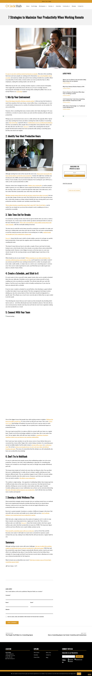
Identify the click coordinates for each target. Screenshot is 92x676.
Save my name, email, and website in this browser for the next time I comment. (26, 616)
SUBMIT (74, 175)
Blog (47, 657)
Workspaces (42, 6)
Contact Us (80, 6)
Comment (8, 595)
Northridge (34, 6)
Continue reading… (67, 82)
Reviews (74, 6)
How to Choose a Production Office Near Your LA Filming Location (73, 92)
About (27, 6)
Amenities (58, 6)
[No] (89, 674)
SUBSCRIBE (79, 656)
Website (7, 609)
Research (8, 238)
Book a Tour (48, 652)
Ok (79, 673)
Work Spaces (36, 652)
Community (66, 6)
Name (7, 602)
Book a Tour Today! (46, 1)
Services (50, 6)
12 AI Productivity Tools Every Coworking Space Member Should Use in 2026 (74, 99)
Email (32, 602)
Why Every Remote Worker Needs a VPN (73, 86)
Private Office (36, 657)
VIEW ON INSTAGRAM (74, 190)
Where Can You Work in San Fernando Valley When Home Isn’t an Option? (74, 80)
